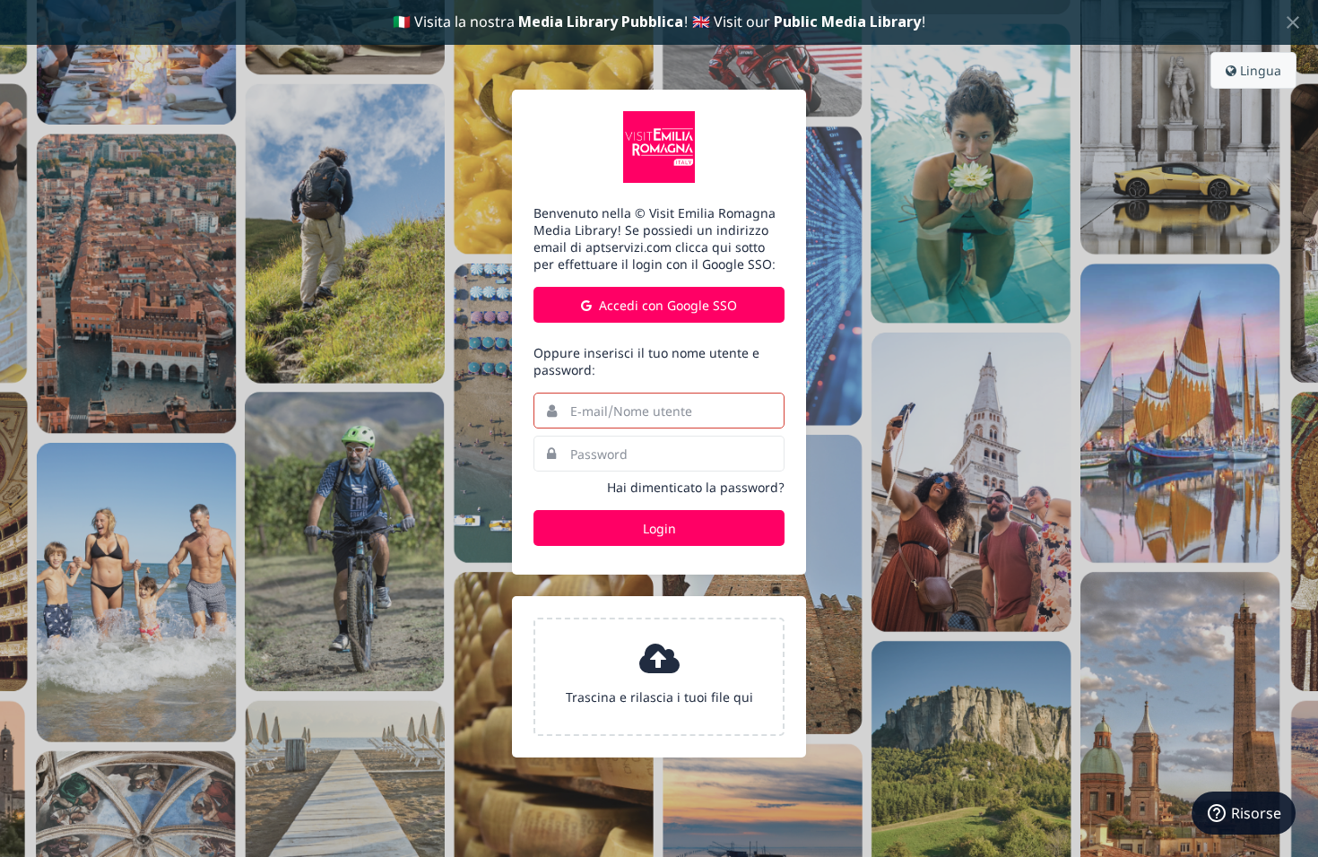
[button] (659, 677)
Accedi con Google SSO (666, 305)
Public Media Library (847, 21)
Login (659, 528)
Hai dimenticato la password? (696, 487)
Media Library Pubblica (600, 21)
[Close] (1293, 22)
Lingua (1258, 70)
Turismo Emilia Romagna (659, 147)
